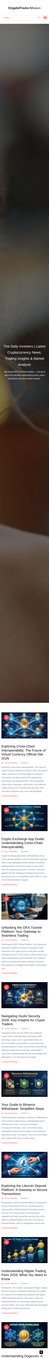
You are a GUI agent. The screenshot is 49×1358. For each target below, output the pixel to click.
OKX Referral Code (9, 742)
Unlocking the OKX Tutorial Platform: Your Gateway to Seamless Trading (21, 931)
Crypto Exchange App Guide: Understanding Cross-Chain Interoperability (23, 843)
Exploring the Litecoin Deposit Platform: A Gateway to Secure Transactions (24, 1190)
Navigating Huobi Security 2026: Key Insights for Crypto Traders (23, 1020)
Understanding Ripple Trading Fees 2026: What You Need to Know (24, 1275)
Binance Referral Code (28, 742)
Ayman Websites (11, 763)
